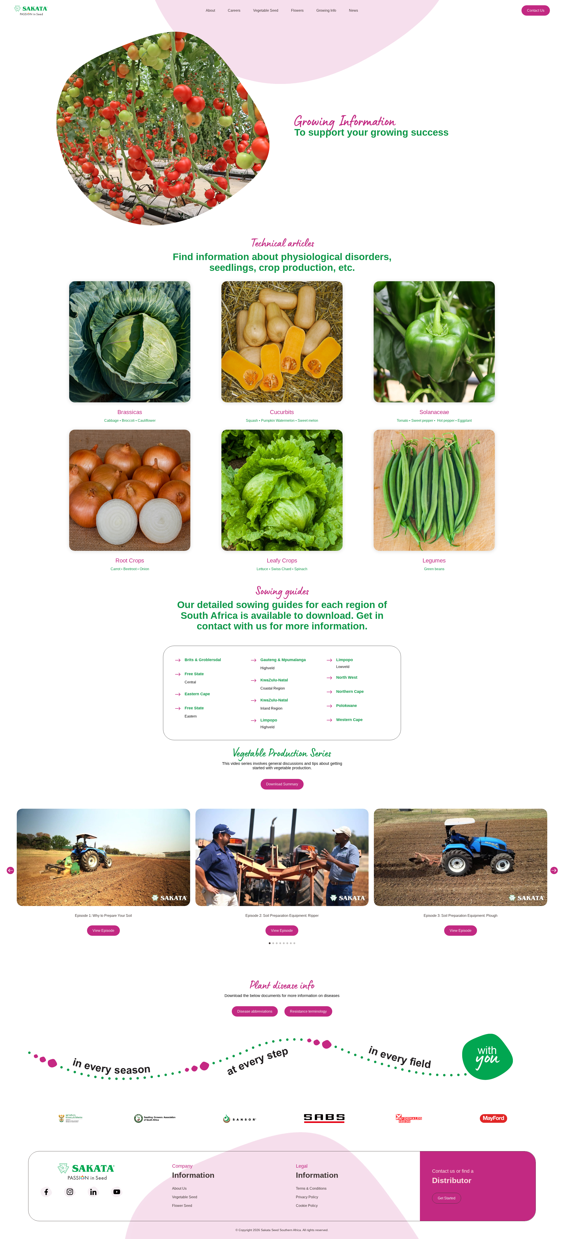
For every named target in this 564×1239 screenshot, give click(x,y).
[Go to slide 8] (294, 943)
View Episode (103, 930)
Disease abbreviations (254, 1011)
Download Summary (282, 784)
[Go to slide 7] (291, 943)
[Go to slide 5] (284, 943)
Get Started (446, 1198)
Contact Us (535, 10)
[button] (10, 870)
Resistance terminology (308, 1011)
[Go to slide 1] (270, 943)
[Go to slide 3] (277, 943)
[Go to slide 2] (273, 943)
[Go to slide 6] (287, 943)
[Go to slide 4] (280, 943)
